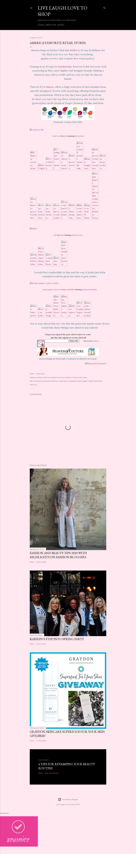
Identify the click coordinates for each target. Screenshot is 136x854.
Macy (85, 377)
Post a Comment (51, 773)
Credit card (46, 377)
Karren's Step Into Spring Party (57, 639)
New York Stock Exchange (40, 381)
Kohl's (73, 50)
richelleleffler (70, 290)
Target (84, 381)
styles (79, 381)
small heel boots (76, 235)
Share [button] (32, 374)
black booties (79, 136)
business (38, 377)
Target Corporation (95, 381)
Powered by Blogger (70, 799)
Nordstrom (54, 381)
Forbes (75, 377)
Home (41, 25)
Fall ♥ (56, 235)
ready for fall (56, 136)
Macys (50, 86)
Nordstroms (65, 66)
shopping (72, 381)
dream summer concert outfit (53, 290)
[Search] (104, 7)
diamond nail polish (90, 290)
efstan (62, 235)
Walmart (33, 385)
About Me (51, 25)
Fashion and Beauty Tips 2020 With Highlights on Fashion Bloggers (58, 555)
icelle (65, 136)
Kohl (80, 377)
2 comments (41, 741)
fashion (69, 377)
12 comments (41, 562)
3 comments (41, 644)
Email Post (40, 374)
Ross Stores (64, 381)
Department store (58, 377)
